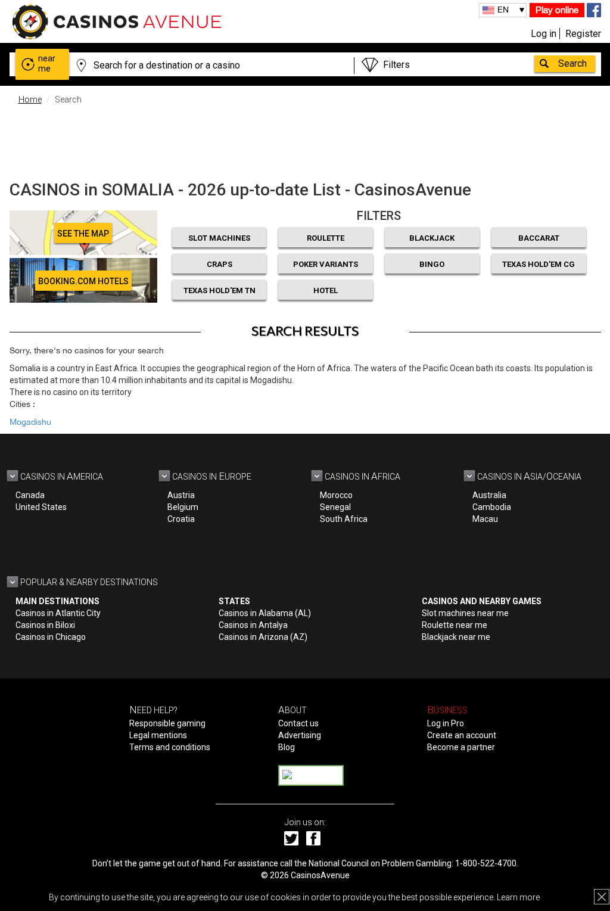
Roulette (325, 238)
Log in (543, 33)
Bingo (431, 264)
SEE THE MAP (83, 233)
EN (503, 9)
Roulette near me (454, 625)
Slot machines (219, 238)
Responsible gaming (167, 723)
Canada (30, 495)
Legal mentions (158, 735)
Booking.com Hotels (83, 281)
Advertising (299, 735)
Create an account (461, 735)
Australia (489, 495)
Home (30, 99)
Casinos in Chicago (50, 637)
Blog (286, 747)
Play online (557, 10)
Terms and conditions (169, 747)
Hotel (325, 290)
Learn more (518, 897)
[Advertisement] (305, 140)
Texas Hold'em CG (538, 264)
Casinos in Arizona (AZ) (263, 637)
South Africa (344, 519)
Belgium (182, 507)
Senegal (335, 507)
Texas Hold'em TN (219, 290)
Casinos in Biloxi (45, 625)
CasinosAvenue (320, 875)
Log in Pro (445, 723)
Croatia (181, 519)
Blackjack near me (456, 637)
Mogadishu (30, 422)
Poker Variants (325, 264)
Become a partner (461, 747)
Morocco (336, 495)
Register (583, 33)
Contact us (298, 723)
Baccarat (538, 238)
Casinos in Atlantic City (58, 613)
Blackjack (432, 238)
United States (41, 507)
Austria (181, 495)
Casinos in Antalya (253, 625)
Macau (485, 519)
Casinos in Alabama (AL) (265, 613)
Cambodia (491, 507)
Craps (219, 264)
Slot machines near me (465, 613)
